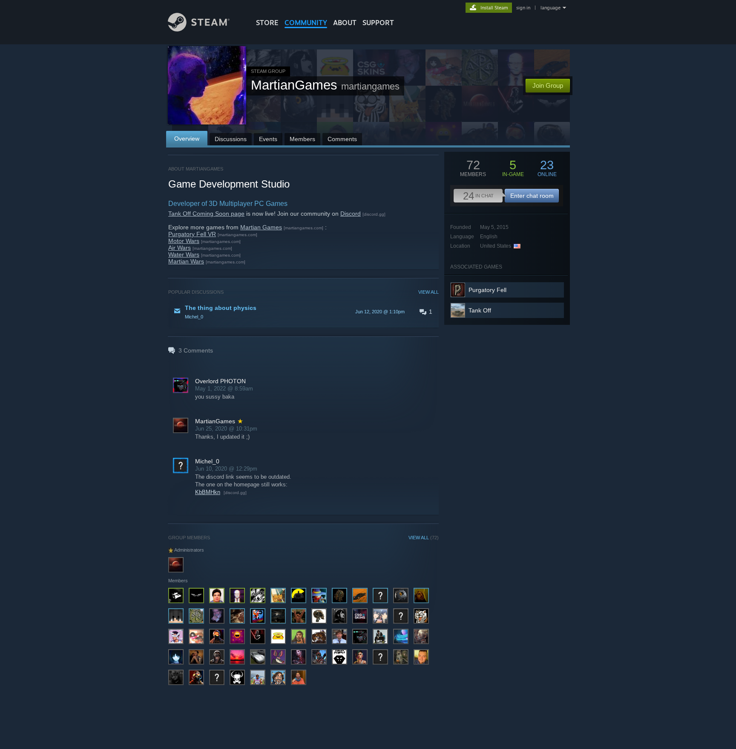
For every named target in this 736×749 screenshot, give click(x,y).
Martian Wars (186, 261)
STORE (267, 22)
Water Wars (183, 254)
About (344, 22)
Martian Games (261, 227)
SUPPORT (378, 22)
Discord (350, 213)
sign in (523, 8)
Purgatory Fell (487, 289)
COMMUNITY (306, 22)
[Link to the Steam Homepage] (199, 29)
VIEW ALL (428, 292)
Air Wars (179, 247)
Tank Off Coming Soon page (206, 213)
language (550, 8)
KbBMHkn (207, 492)
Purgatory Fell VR (192, 234)
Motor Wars (183, 240)
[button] (303, 311)
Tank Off (480, 310)
